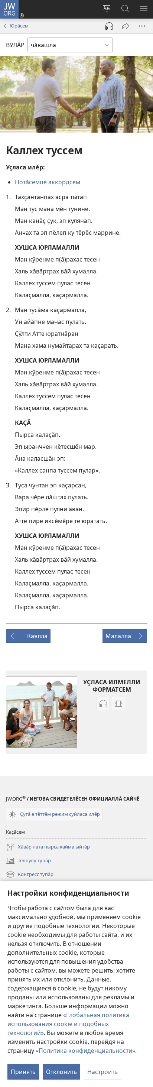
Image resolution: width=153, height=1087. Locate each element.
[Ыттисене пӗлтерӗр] (125, 26)
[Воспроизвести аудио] (109, 26)
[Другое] (142, 26)
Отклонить (61, 1072)
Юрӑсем (19, 25)
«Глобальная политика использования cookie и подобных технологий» (68, 1024)
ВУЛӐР (15, 45)
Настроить (102, 1072)
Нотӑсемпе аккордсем (47, 182)
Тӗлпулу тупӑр (28, 861)
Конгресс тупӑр (29, 875)
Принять (23, 1072)
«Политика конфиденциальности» (85, 1051)
